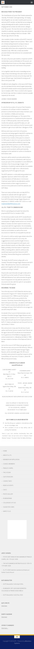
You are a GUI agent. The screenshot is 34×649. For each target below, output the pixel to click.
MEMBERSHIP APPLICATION (11, 459)
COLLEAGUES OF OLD (9, 503)
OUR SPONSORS (8, 477)
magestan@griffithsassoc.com (10, 204)
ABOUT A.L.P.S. (7, 455)
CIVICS (5, 490)
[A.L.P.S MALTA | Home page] (3, 2)
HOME (5, 451)
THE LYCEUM (7, 472)
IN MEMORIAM (7, 498)
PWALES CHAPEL (8, 468)
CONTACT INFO (7, 481)
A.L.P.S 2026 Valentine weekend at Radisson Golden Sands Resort (15, 571)
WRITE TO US (7, 511)
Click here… (4, 628)
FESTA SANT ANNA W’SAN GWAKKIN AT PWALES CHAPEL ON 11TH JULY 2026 (16, 558)
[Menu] (31, 2)
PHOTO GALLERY (8, 494)
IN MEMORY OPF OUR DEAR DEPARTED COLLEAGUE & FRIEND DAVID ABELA (13, 589)
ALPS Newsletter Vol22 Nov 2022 (13, 595)
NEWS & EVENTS (8, 485)
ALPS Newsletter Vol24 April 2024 (13, 584)
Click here (4, 606)
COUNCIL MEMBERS (9, 464)
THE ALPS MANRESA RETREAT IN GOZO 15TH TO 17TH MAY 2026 (16, 564)
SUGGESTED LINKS (8, 507)
